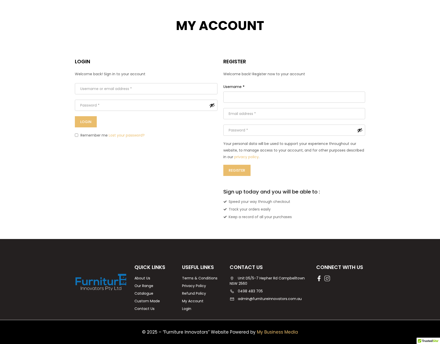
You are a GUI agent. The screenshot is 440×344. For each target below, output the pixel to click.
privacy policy (246, 156)
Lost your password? (127, 135)
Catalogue (143, 293)
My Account (192, 301)
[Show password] (212, 105)
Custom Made (147, 301)
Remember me (93, 135)
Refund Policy (194, 293)
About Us (142, 278)
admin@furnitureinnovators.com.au (270, 298)
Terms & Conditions (199, 278)
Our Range (143, 285)
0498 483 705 (250, 291)
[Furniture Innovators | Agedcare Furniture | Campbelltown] (101, 282)
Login (186, 308)
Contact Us (144, 308)
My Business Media (277, 332)
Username (233, 86)
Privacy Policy (194, 285)
